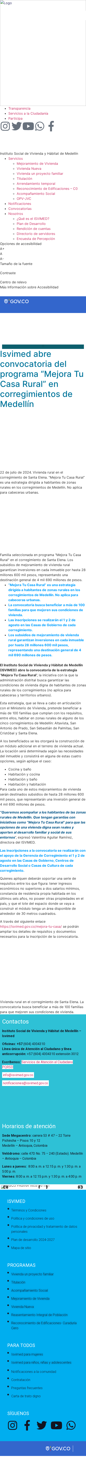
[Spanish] (8, 321)
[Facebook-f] (51, 126)
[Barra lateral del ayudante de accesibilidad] (81, 15)
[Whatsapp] (39, 126)
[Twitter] (16, 126)
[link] (43, 105)
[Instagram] (5, 126)
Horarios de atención (29, 1126)
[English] (4, 321)
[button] (43, 346)
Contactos (15, 1021)
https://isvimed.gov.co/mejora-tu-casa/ (31, 926)
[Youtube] (28, 126)
